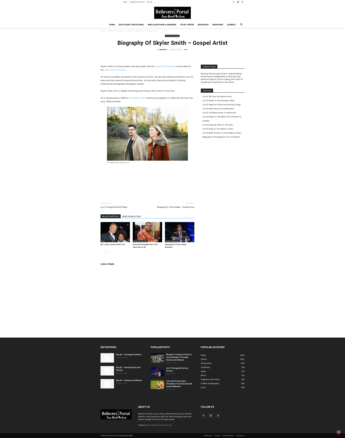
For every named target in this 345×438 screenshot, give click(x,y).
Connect (231, 24)
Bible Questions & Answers (162, 24)
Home (112, 24)
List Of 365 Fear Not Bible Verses (217, 96)
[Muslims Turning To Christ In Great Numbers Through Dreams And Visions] (157, 358)
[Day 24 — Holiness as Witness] (107, 383)
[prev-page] (102, 252)
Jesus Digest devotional (131, 24)
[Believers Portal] (172, 13)
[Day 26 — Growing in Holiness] (107, 358)
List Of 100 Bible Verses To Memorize (219, 112)
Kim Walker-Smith (137, 98)
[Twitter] (242, 2)
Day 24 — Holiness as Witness (129, 380)
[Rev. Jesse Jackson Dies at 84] (115, 232)
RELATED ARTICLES (110, 216)
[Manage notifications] (339, 432)
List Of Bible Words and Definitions (218, 108)
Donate (149, 2)
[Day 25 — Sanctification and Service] (107, 371)
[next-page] (106, 252)
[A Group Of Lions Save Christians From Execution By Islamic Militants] (157, 384)
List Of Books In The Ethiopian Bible (218, 100)
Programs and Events (137, 2)
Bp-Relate (163, 49)
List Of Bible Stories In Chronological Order (221, 133)
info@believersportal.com (160, 425)
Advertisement (228, 435)
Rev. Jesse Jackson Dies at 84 (113, 244)
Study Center (187, 24)
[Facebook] (234, 2)
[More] (193, 55)
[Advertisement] (147, 171)
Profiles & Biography (115, 30)
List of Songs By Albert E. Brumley (217, 124)
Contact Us (240, 435)
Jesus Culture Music (165, 66)
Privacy (217, 435)
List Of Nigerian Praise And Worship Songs (221, 104)
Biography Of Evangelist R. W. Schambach (221, 137)
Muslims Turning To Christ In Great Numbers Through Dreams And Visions (179, 357)
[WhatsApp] (186, 55)
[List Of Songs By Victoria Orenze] (157, 371)
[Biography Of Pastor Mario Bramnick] (179, 232)
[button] (241, 25)
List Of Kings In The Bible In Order (217, 129)
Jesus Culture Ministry (115, 70)
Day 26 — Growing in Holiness (129, 354)
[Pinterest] (180, 55)
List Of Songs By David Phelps (114, 207)
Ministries (217, 24)
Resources (203, 24)
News (125, 2)
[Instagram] (238, 2)
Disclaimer (208, 435)
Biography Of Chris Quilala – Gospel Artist (175, 207)
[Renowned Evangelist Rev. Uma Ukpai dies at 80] (147, 232)
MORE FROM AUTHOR (131, 216)
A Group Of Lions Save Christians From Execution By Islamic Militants (179, 384)
